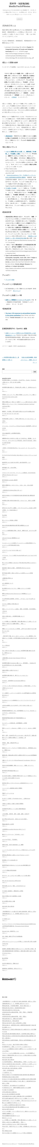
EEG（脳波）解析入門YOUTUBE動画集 (12, 936)
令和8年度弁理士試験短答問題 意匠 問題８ (14, 1016)
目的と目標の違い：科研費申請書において (13, 616)
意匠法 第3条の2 (6, 1014)
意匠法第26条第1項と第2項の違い (11, 1010)
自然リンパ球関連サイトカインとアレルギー (18, 300)
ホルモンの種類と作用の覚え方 (10, 604)
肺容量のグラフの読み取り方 (10, 860)
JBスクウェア (17, 291)
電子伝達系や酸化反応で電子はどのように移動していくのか (18, 1098)
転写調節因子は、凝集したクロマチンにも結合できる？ (17, 1046)
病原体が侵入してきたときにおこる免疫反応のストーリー (17, 783)
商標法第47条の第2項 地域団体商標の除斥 (13, 1008)
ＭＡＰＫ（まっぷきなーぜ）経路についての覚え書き (16, 875)
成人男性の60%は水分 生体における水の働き (15, 819)
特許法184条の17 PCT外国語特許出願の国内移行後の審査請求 (18, 495)
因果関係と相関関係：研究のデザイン (12, 968)
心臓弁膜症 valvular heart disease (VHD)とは (14, 658)
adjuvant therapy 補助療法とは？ (11, 538)
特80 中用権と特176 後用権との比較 (11, 896)
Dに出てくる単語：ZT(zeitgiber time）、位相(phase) (16, 798)
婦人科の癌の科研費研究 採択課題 (11, 1094)
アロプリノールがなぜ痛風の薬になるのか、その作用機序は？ (18, 1053)
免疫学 (10, 346)
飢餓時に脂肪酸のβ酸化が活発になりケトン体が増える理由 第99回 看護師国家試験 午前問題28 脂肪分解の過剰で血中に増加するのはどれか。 (19, 951)
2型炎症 (14, 97)
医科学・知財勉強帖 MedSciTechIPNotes (19, 5)
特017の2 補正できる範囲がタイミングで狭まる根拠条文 (17, 1133)
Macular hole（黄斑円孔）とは (10, 931)
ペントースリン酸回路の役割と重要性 (12, 788)
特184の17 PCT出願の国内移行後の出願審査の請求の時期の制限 (19, 1079)
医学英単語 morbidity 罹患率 (10, 480)
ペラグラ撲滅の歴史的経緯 (9, 870)
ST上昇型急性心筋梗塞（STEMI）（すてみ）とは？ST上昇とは (18, 599)
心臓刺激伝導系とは (7, 578)
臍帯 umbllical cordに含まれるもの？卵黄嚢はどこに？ (16, 593)
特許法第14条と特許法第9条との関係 (12, 1068)
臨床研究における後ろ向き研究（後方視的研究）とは (16, 462)
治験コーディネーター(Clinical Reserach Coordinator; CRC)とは (19, 760)
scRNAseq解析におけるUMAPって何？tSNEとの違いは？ (17, 705)
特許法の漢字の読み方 (8, 1109)
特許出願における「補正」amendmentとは (13, 886)
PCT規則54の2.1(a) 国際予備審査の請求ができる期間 (16, 1087)
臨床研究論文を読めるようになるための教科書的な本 (16, 865)
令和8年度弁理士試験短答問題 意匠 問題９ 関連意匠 (17, 1012)
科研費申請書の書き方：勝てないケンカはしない (15, 675)
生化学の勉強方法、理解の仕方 (10, 963)
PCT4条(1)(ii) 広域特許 (8, 1090)
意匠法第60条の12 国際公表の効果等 (12, 1018)
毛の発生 (4, 515)
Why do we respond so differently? (11, 880)
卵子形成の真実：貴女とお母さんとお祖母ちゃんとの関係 (17, 573)
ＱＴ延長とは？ (6, 919)
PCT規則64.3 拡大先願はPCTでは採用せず (13, 1085)
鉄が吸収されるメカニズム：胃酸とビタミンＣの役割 (16, 588)
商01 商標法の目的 (7, 1131)
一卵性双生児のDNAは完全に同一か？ (12, 490)
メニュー (19, 19)
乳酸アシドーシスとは (8, 793)
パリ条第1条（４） (7, 1072)
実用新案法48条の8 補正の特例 (10, 1077)
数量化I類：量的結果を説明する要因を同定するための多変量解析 (19, 755)
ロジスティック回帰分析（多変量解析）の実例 (14, 723)
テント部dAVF (6, 645)
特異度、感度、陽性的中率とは (10, 743)
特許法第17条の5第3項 (8, 906)
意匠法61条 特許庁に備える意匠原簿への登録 (14, 1023)
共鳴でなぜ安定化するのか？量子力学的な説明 (14, 1124)
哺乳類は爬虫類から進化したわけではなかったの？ (15, 855)
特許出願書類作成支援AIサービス (11, 1115)
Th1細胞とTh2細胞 (10, 188)
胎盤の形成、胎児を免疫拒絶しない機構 (12, 844)
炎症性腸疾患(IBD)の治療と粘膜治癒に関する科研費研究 (17, 1096)
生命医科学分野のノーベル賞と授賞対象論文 (14, 809)
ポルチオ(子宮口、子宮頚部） (10, 839)
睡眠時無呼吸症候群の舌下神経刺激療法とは (14, 718)
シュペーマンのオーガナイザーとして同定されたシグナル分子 (18, 850)
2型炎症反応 (9, 136)
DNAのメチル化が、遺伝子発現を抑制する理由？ (15, 1044)
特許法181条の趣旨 (7, 1057)
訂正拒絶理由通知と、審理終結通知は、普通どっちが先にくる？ (19, 1062)
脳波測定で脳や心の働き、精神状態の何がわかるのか (16, 568)
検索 (3, 369)
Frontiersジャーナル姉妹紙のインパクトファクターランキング (18, 700)
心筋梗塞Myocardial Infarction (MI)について (14, 829)
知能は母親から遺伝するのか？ (10, 670)
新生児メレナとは (7, 1118)
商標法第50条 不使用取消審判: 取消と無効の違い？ (16, 1006)
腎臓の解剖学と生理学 (8, 824)
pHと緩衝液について (7, 583)
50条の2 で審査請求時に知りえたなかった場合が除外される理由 (19, 1055)
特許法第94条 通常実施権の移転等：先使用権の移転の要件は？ (19, 1034)
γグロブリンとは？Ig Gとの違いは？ (11, 550)
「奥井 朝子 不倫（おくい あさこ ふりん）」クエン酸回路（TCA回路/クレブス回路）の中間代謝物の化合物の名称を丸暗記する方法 (19, 638)
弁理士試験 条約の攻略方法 (9, 1092)
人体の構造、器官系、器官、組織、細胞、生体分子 (15, 814)
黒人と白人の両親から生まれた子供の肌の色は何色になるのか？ (19, 562)
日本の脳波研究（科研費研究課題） (11, 433)
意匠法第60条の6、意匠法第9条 (10, 1021)
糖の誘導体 (5, 958)
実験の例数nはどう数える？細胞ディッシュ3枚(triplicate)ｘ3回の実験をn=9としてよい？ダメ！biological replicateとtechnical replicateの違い (19, 404)
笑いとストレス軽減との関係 (10, 520)
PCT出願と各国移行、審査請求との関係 (12, 891)
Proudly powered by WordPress (26, 1143)
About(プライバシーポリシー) (9, 1143)
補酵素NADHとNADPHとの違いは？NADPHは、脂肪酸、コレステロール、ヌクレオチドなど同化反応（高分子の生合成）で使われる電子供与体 (19, 440)
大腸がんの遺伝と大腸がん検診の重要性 (12, 803)
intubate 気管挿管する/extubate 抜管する (13, 680)
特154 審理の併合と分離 (8, 901)
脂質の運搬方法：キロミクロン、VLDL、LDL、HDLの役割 (17, 485)
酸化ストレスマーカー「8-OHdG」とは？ (13, 834)
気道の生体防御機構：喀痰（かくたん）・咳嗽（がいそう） (28, 359)
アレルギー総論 (9, 279)
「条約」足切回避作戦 (8, 1070)
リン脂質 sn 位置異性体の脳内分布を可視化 (13, 1105)
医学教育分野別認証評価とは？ (10, 770)
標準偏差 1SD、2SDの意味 (9, 467)
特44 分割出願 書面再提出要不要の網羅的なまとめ (15, 525)
